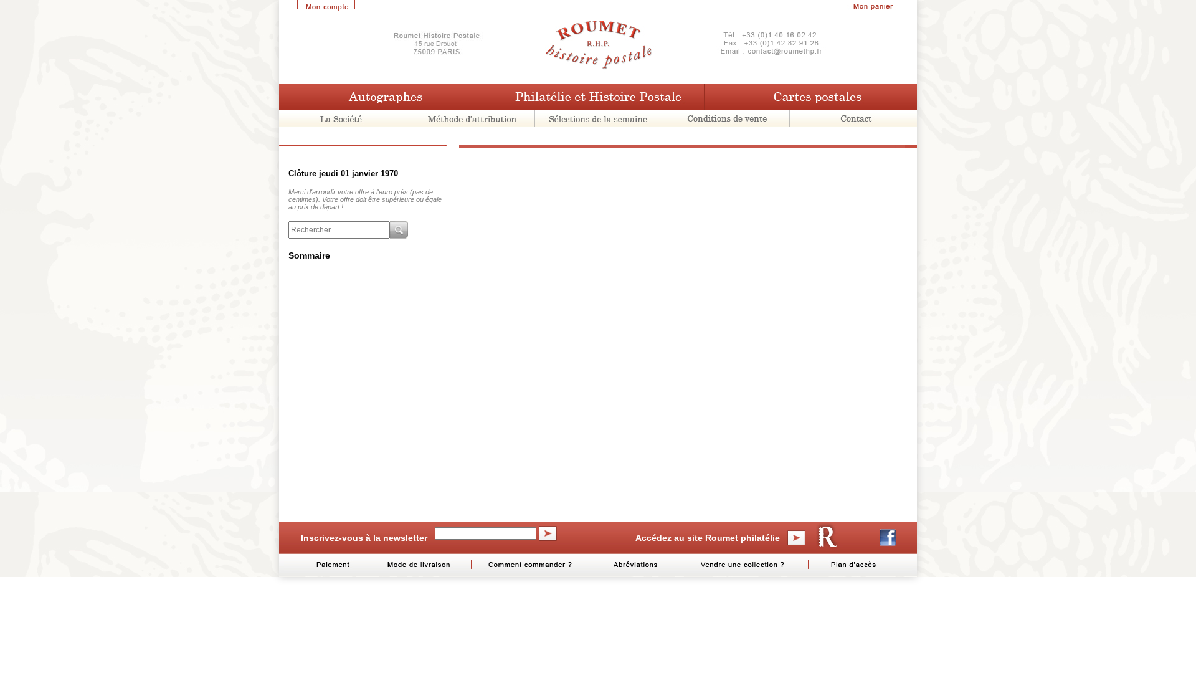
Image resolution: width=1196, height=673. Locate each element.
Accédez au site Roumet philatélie (707, 538)
